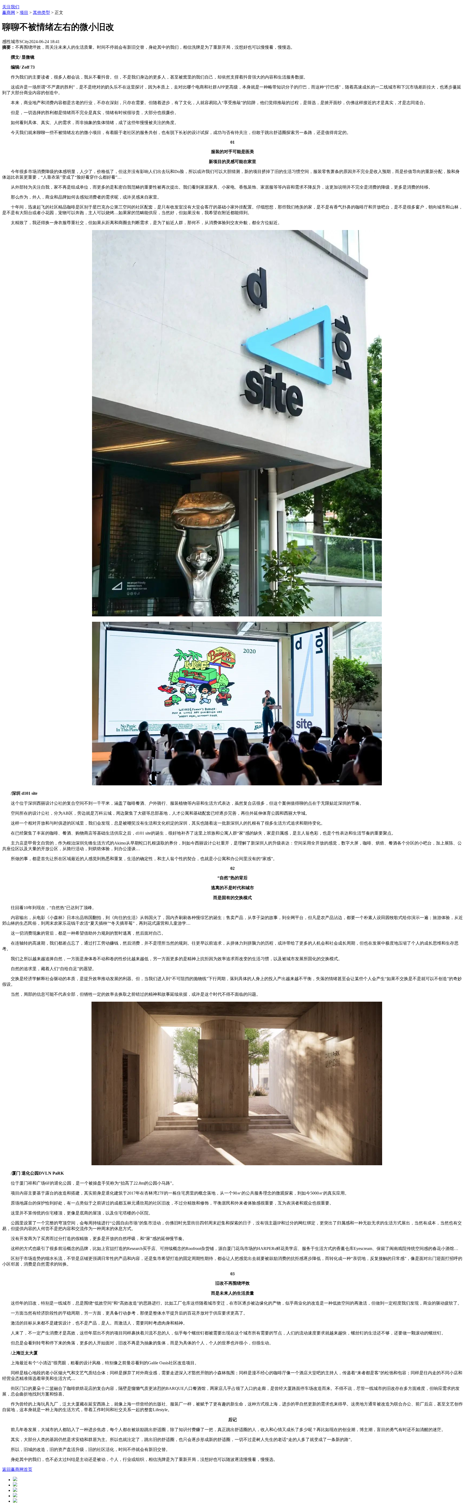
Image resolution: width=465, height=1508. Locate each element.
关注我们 (10, 7)
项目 (24, 12)
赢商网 (8, 12)
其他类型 (41, 12)
